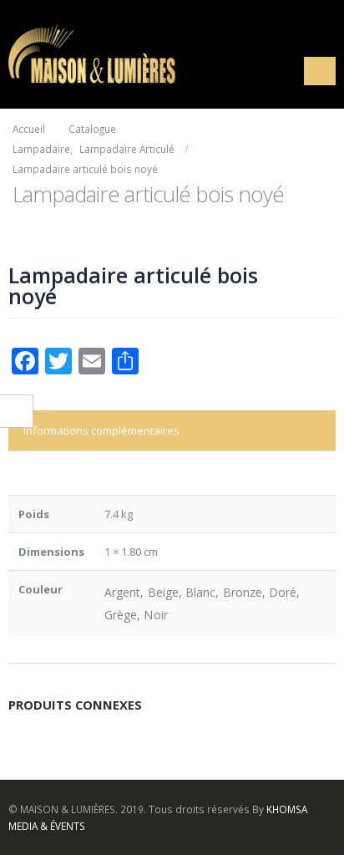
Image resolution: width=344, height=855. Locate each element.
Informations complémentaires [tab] (101, 430)
